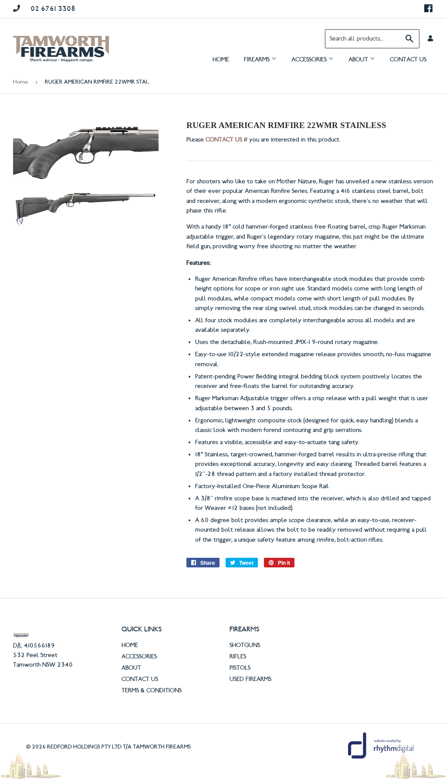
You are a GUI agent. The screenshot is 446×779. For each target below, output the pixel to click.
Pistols (240, 668)
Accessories (309, 60)
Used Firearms (250, 679)
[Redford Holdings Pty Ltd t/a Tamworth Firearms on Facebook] (428, 9)
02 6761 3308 (52, 8)
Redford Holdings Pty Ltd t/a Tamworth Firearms (119, 746)
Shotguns (245, 645)
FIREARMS (257, 60)
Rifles (238, 657)
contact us (224, 140)
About (359, 60)
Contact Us (408, 60)
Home (221, 60)
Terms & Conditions (152, 691)
